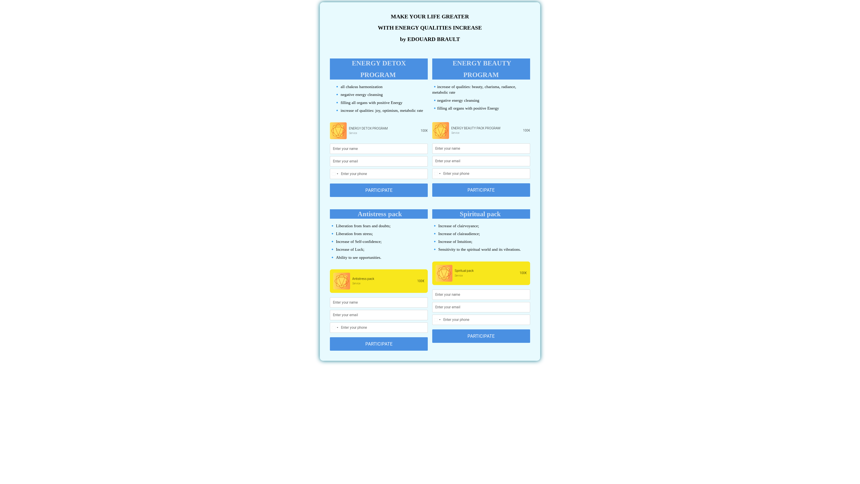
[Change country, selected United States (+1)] (335, 174)
